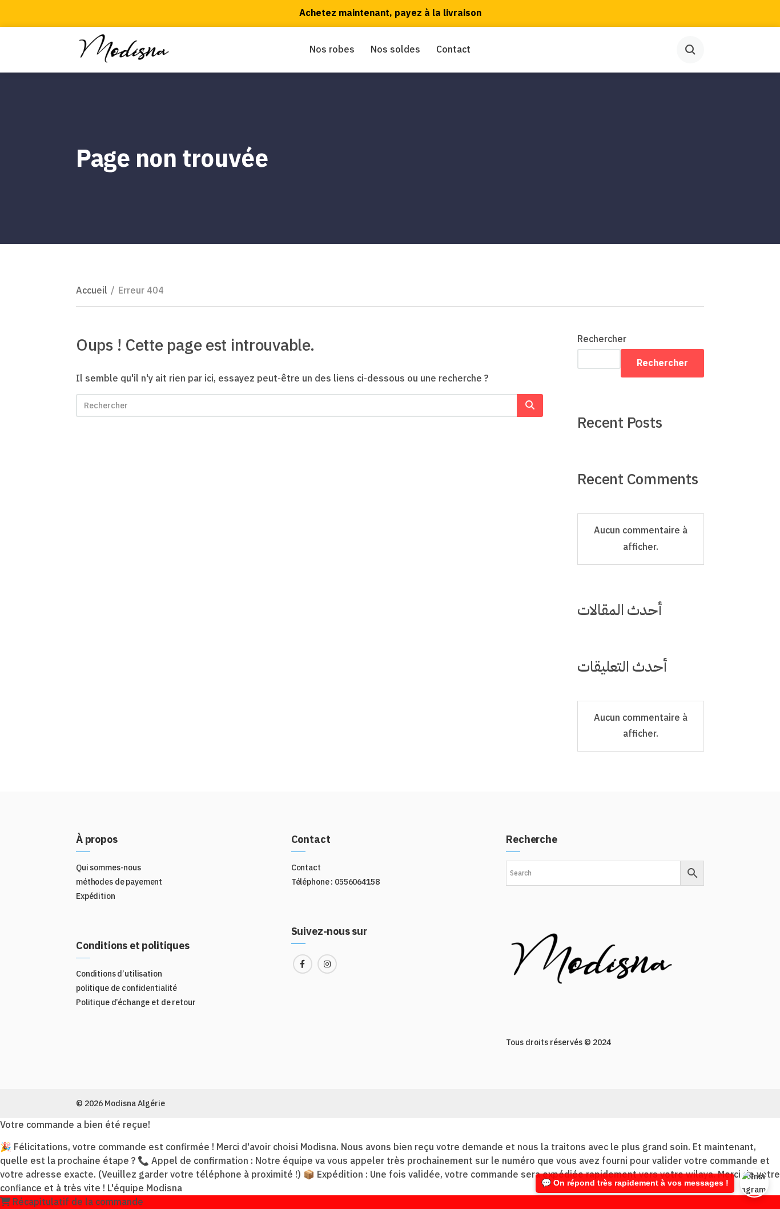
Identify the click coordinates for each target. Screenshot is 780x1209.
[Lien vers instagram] (327, 964)
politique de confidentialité (126, 988)
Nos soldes (395, 50)
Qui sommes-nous (108, 868)
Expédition (95, 896)
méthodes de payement (119, 882)
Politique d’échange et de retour (136, 1003)
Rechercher (601, 339)
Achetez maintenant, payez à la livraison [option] (390, 13)
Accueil (91, 291)
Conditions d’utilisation (119, 974)
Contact (453, 50)
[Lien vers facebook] (302, 964)
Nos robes (332, 50)
